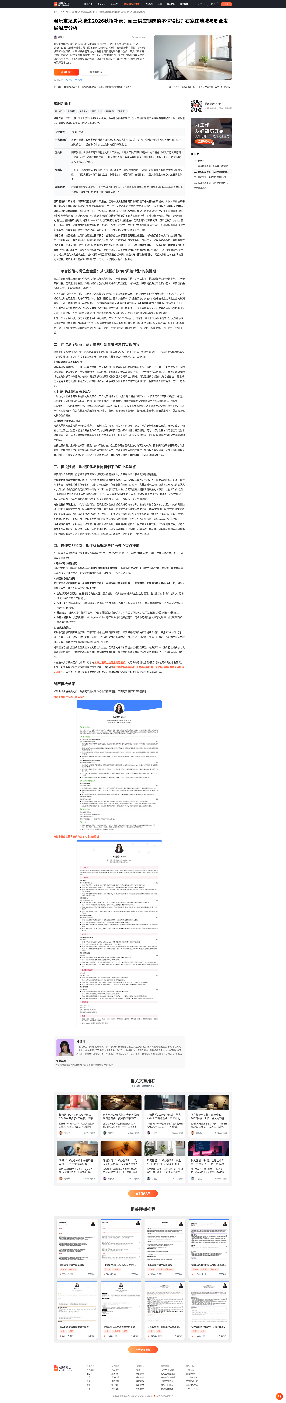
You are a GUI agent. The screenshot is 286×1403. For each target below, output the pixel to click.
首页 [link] (55, 12)
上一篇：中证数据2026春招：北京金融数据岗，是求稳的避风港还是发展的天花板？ (93, 87)
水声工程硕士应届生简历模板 (109, 662)
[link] (64, 12)
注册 (226, 4)
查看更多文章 (143, 1193)
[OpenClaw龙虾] (132, 4)
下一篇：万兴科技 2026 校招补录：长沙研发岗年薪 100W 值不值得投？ (198, 87)
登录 (213, 4)
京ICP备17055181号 (164, 1396)
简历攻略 (64, 12)
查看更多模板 (143, 1349)
